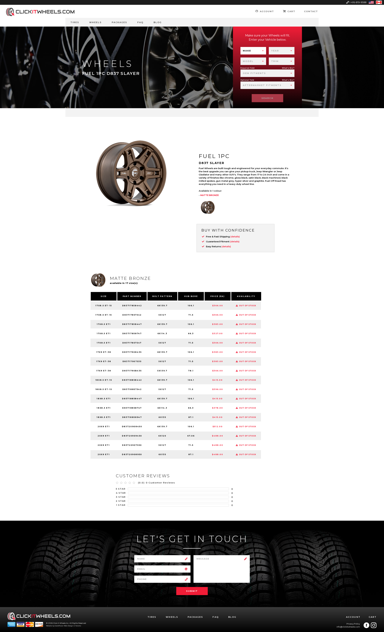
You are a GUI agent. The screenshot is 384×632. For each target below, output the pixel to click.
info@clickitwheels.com (348, 627)
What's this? (288, 68)
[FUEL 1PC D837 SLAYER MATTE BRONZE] (208, 207)
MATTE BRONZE (209, 195)
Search (267, 98)
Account (266, 11)
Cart (290, 11)
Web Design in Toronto (72, 626)
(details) (235, 236)
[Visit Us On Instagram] (373, 625)
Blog (158, 22)
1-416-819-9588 (357, 2)
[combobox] (253, 50)
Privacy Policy (353, 624)
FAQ (140, 22)
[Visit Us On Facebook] (366, 625)
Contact (311, 11)
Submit (192, 591)
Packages (119, 22)
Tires (74, 22)
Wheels (95, 22)
